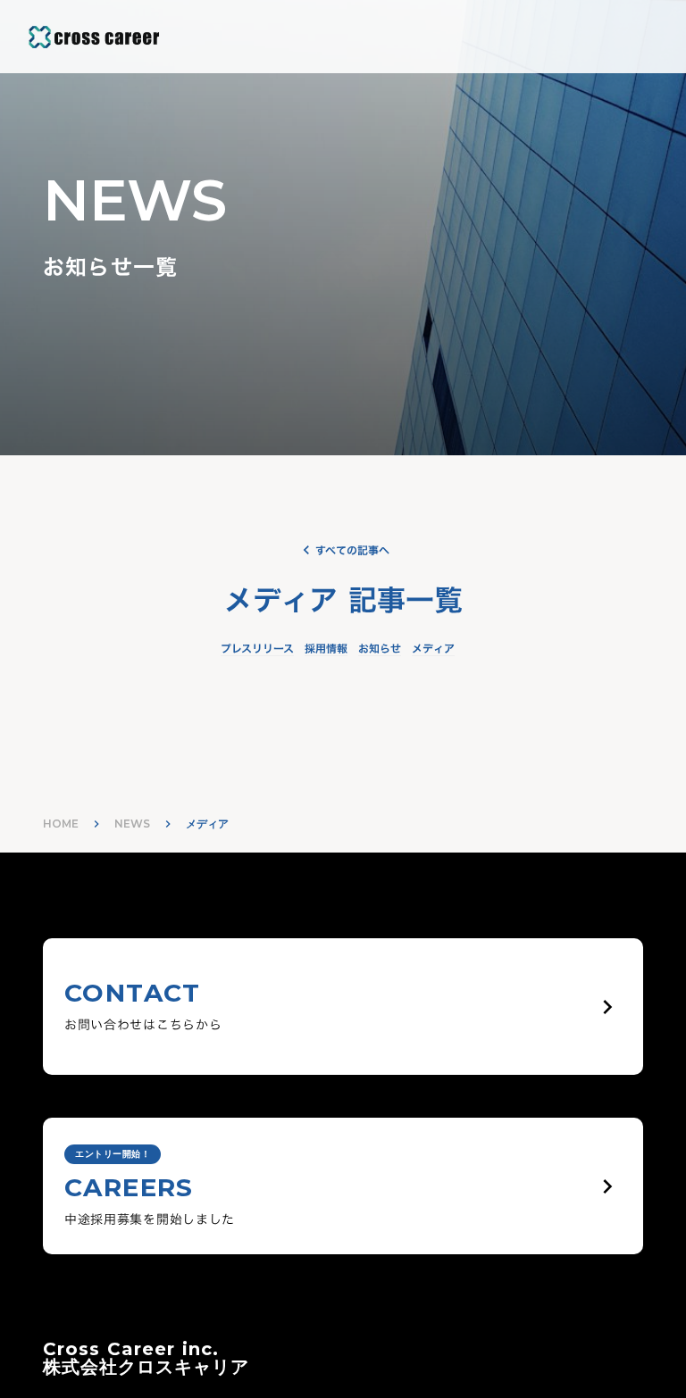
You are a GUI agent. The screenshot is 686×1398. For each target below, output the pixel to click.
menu (654, 36)
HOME (61, 823)
